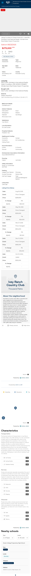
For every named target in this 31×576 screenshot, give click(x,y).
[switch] (20, 34)
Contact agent (6, 33)
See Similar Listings (8, 56)
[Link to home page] (8, 2)
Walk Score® (18, 384)
